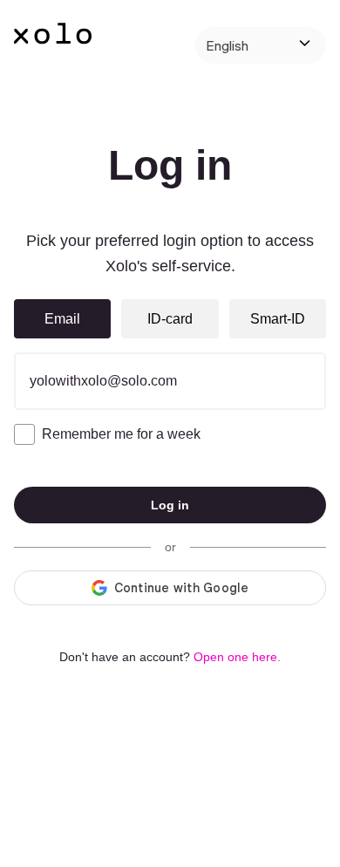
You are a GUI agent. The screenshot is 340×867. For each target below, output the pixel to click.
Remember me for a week (121, 434)
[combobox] (260, 45)
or (170, 547)
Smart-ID (277, 318)
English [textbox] (227, 45)
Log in (170, 505)
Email (62, 318)
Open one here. (237, 657)
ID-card (170, 318)
